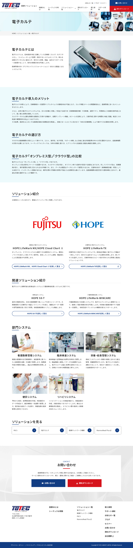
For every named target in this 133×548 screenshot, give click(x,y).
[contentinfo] (66, 524)
